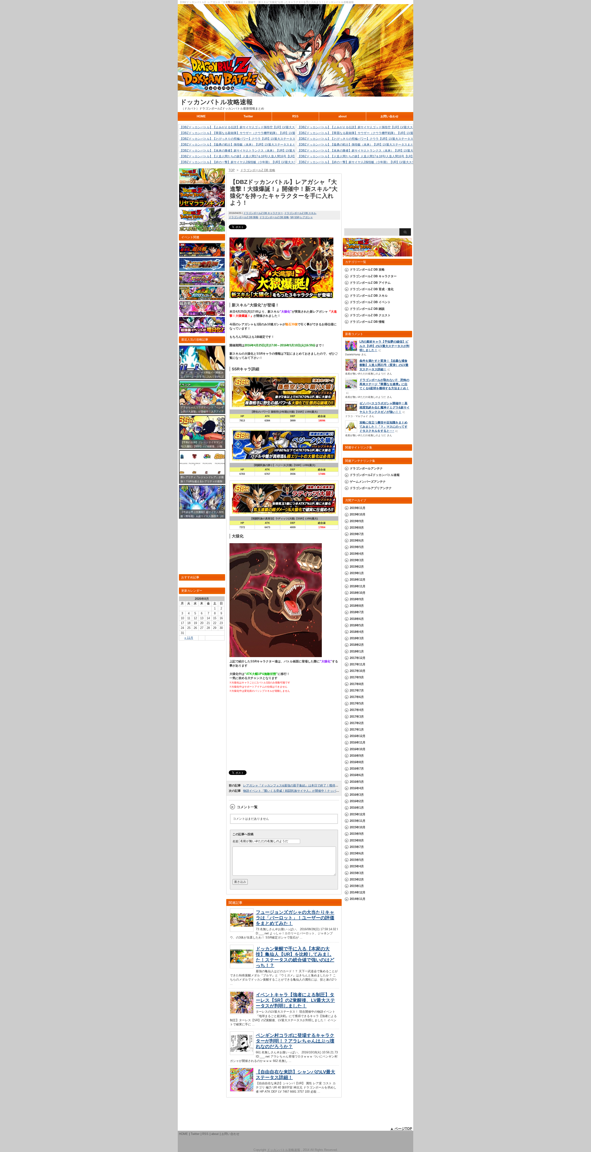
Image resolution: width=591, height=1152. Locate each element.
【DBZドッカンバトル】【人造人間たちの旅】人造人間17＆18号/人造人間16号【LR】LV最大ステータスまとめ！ (256, 156)
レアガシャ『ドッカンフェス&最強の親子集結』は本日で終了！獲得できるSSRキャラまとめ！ (307, 785)
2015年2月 (357, 879)
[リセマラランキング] (202, 205)
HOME (201, 116)
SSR (296, 217)
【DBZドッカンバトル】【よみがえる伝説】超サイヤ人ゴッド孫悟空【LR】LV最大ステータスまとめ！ (249, 127)
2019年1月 (357, 573)
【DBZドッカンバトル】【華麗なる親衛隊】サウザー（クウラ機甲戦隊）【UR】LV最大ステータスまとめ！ (252, 133)
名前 (235, 841)
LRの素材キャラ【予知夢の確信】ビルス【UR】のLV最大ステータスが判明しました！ (384, 346)
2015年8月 (357, 840)
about (342, 116)
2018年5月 (357, 625)
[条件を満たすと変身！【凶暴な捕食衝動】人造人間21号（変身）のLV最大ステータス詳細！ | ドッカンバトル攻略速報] (351, 370)
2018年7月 (357, 612)
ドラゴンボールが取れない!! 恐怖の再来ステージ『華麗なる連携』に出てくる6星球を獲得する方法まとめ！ (384, 384)
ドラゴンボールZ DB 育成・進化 (372, 289)
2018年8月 (357, 605)
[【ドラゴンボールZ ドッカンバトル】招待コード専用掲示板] (202, 181)
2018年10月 (357, 592)
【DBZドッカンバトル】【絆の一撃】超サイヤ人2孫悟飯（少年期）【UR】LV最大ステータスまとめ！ (249, 162)
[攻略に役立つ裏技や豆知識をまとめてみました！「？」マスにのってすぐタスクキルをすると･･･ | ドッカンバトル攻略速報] (351, 431)
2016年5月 (357, 781)
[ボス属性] (202, 229)
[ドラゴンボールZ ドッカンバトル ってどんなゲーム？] (377, 254)
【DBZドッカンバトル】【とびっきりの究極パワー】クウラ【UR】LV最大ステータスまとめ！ (243, 138)
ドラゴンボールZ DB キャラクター (263, 213)
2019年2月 (357, 566)
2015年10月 (357, 827)
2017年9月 (357, 677)
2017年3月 (357, 716)
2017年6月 (357, 697)
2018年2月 (357, 644)
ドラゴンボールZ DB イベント (370, 302)
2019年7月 (357, 534)
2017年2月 (357, 723)
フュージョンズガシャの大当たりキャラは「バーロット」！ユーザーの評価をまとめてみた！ (295, 918)
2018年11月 (357, 586)
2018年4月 (357, 632)
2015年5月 (357, 860)
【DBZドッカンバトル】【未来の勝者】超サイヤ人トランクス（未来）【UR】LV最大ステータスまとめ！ (251, 150)
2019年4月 (357, 553)
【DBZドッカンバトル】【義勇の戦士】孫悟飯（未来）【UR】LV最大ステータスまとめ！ (240, 144)
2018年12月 (357, 579)
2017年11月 (357, 664)
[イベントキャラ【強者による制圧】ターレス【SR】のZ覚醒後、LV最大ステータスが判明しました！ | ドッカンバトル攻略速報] (241, 1013)
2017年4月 (357, 710)
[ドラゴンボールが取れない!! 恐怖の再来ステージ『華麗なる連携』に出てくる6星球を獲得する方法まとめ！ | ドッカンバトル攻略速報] (351, 388)
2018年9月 (357, 599)
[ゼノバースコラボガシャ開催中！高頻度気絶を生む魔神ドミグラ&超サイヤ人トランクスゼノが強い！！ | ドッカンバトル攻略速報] (351, 412)
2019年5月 (357, 547)
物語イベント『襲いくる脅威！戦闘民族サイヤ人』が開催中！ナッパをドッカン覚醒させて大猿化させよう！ (316, 790)
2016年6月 (357, 775)
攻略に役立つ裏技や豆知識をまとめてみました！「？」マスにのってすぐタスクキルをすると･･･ (383, 427)
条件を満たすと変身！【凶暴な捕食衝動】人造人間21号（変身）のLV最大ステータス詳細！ (383, 365)
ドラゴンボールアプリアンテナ (371, 488)
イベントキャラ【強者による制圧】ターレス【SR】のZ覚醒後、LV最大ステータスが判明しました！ (295, 1000)
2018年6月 (357, 619)
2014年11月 (357, 899)
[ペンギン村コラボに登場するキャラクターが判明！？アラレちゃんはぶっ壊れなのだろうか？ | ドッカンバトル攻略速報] (241, 1053)
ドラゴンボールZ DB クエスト (370, 315)
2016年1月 (357, 807)
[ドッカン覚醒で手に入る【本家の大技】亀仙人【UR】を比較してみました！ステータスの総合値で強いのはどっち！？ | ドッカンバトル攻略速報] (241, 967)
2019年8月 (357, 527)
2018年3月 (357, 638)
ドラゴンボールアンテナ (366, 468)
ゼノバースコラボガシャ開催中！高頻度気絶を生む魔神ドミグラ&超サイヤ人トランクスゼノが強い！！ (384, 407)
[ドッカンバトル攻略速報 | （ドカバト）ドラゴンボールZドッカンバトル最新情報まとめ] (295, 94)
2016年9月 (357, 755)
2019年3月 (357, 560)
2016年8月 (357, 762)
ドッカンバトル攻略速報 (216, 102)
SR (292, 217)
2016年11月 (357, 742)
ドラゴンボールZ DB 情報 (243, 217)
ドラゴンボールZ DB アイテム (370, 282)
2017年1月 (357, 729)
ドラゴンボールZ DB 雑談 (367, 309)
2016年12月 (357, 736)
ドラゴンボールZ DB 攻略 (274, 217)
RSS (295, 116)
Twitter (248, 116)
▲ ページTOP (401, 1129)
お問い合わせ (389, 116)
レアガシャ (306, 217)
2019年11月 (357, 508)
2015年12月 (357, 814)
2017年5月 (357, 703)
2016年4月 (357, 788)
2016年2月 (357, 801)
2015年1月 (357, 886)
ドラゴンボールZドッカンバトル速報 (375, 475)
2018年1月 (357, 651)
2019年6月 (357, 540)
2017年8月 (357, 684)
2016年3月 (357, 794)
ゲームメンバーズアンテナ (368, 481)
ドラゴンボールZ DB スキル (300, 213)
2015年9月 (357, 833)
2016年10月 (357, 749)
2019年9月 (357, 521)
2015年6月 (357, 853)
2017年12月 (357, 658)
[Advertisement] (284, 731)
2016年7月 (357, 768)
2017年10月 (357, 671)
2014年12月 (357, 892)
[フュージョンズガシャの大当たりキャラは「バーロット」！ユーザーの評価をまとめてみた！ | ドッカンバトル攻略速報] (241, 930)
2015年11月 (357, 821)
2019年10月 (357, 514)
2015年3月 (357, 873)
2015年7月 (357, 847)
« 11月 (188, 638)
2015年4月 (357, 866)
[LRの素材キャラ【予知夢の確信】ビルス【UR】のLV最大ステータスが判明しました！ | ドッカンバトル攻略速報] (351, 350)
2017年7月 (357, 690)
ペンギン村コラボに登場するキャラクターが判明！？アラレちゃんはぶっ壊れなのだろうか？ (295, 1041)
